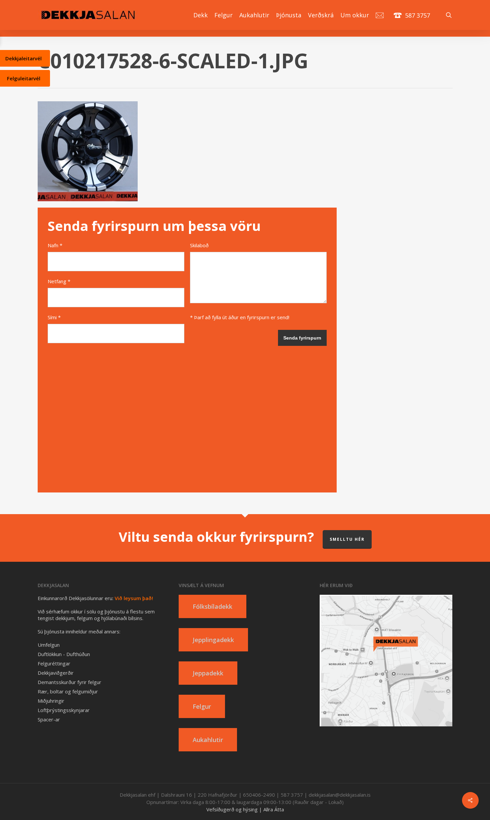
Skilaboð (199, 245)
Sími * (54, 317)
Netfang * (59, 281)
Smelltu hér (347, 539)
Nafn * (55, 245)
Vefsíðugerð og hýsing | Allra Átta (245, 809)
